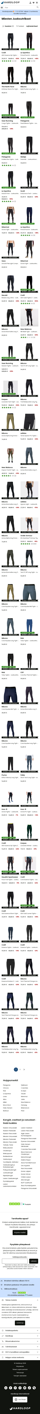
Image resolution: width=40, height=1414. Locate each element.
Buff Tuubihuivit (26, 1183)
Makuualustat (8, 1148)
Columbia (24, 1088)
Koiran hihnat (25, 1174)
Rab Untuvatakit (26, 1168)
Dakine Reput (25, 1160)
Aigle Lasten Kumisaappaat (26, 1134)
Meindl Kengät (26, 1157)
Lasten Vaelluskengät (10, 1178)
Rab (4, 1091)
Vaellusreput (7, 1159)
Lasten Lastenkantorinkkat (9, 1185)
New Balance (25, 1102)
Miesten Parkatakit (9, 1139)
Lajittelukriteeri (32, 26)
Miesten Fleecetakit (10, 1142)
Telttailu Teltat (8, 1145)
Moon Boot (7, 1105)
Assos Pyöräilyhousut (28, 1163)
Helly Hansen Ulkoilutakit (25, 1145)
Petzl (22, 1111)
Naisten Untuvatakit (10, 1128)
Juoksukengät (8, 1173)
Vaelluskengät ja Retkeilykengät (9, 1166)
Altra (4, 1099)
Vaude (23, 1093)
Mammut (24, 1096)
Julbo (23, 1099)
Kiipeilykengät (8, 1175)
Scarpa (23, 1091)
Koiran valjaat (26, 1171)
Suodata (9, 26)
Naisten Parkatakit (9, 1131)
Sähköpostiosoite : (20, 1257)
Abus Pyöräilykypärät (28, 1185)
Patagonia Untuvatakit (29, 1188)
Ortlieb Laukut (26, 1177)
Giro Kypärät (25, 1165)
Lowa (5, 1096)
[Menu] (2, 8)
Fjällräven (24, 1085)
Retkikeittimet (8, 1156)
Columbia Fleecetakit (28, 1149)
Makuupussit (7, 1153)
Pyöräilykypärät (8, 1181)
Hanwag (24, 1105)
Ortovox (6, 1088)
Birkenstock (25, 1108)
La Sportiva (7, 1093)
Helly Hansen (7, 1108)
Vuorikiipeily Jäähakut (10, 1162)
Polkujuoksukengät (9, 1170)
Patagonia (6, 1085)
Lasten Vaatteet (26, 1128)
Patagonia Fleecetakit (28, 1138)
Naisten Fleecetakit (10, 1133)
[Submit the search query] (37, 7)
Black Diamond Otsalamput (26, 1153)
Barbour (6, 1111)
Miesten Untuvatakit (10, 1136)
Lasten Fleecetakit (27, 1131)
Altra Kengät (25, 1180)
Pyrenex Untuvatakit (28, 1141)
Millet (5, 1102)
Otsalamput (7, 1150)
